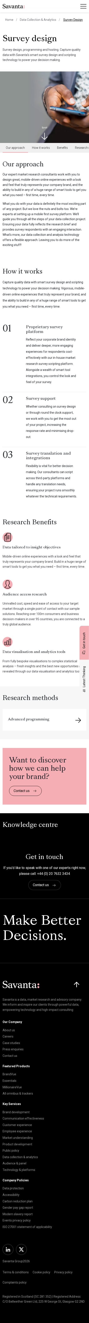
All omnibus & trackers (18, 1093)
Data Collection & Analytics (38, 19)
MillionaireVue (12, 1087)
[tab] (15, 148)
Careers (8, 1036)
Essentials (9, 1080)
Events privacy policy (17, 1220)
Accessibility (11, 1195)
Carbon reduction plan (18, 1201)
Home (9, 19)
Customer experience (17, 1125)
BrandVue (9, 1074)
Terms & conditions (16, 1272)
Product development (17, 1144)
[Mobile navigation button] (83, 6)
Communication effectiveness (23, 1118)
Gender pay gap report (18, 1207)
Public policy (11, 1150)
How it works (41, 147)
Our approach (15, 147)
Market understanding (18, 1137)
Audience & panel (14, 1163)
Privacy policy (63, 1272)
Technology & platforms (19, 1170)
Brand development (16, 1112)
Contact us (22, 791)
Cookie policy (41, 1272)
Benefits (62, 147)
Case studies (11, 1043)
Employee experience (17, 1131)
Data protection (13, 1188)
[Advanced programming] (78, 720)
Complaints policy (15, 1282)
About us (9, 1030)
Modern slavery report (18, 1214)
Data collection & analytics (20, 1157)
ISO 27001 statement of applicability (27, 1227)
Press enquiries (13, 1049)
